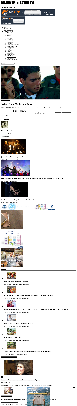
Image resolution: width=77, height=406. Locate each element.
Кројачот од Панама (12, 59)
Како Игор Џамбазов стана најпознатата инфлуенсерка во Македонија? (27, 351)
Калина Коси (10, 53)
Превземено (10, 43)
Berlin (38, 107)
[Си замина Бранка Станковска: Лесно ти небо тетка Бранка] (18, 374)
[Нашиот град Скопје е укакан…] (11, 334)
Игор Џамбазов (11, 58)
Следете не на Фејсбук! (6, 133)
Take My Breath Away (46, 107)
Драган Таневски (11, 54)
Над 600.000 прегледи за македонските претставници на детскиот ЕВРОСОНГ (29, 295)
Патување (9, 34)
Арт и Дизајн (10, 39)
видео (57, 107)
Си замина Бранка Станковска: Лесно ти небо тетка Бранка (20, 380)
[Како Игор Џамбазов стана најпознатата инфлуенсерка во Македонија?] (11, 348)
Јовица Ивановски (11, 49)
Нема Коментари (24, 284)
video (53, 107)
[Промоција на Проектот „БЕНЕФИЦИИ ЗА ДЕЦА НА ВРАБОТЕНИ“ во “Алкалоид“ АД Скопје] (11, 306)
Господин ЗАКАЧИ (9, 31)
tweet (2, 377)
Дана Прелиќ (10, 55)
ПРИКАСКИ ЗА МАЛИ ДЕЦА (12, 44)
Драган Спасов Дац (12, 46)
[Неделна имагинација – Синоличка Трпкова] (11, 320)
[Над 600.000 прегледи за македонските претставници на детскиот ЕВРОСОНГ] (11, 292)
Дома (5, 27)
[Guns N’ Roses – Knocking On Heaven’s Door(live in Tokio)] (14, 196)
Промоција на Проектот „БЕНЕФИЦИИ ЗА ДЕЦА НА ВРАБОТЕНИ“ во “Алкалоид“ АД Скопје (36, 309)
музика (68, 107)
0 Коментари (34, 107)
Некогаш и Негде (11, 40)
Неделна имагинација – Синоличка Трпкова (18, 323)
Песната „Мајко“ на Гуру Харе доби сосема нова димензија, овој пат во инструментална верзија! (32, 178)
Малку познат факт (8, 30)
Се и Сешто (10, 42)
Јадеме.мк (9, 35)
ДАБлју (9, 51)
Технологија (10, 36)
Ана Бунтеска (10, 47)
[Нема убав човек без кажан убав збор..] (11, 278)
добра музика (62, 107)
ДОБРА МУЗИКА (5, 100)
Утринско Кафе (8, 28)
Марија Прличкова (11, 181)
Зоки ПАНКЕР (10, 50)
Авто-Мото (9, 38)
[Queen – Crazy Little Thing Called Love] (13, 154)
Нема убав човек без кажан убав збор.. (16, 281)
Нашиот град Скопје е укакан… (14, 337)
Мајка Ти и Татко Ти (8, 7)
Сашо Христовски (11, 57)
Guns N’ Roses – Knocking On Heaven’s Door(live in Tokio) (19, 200)
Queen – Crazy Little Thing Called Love (13, 157)
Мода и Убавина (11, 32)
